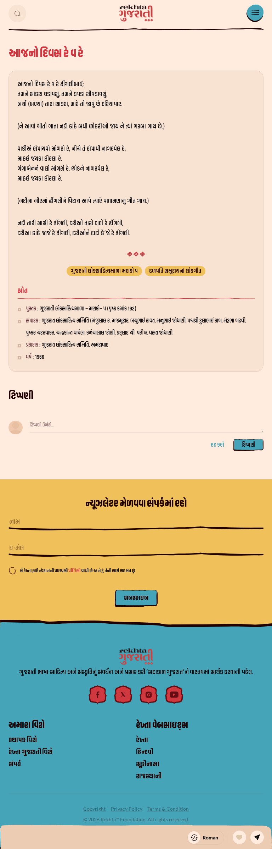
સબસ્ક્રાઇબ (136, 598)
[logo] (136, 13)
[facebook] (97, 695)
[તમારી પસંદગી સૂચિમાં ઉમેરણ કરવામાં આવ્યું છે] (239, 837)
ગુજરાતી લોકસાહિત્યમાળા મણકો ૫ (104, 271)
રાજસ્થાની (149, 776)
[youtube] (174, 695)
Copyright (94, 809)
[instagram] (148, 695)
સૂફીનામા (147, 764)
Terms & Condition (168, 809)
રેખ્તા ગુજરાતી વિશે (30, 752)
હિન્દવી (144, 752)
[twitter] (123, 695)
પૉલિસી (74, 570)
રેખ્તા (142, 740)
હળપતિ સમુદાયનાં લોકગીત (175, 271)
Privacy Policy (126, 809)
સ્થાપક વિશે (22, 740)
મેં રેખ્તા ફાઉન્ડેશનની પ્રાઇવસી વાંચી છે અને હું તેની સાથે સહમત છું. (77, 570)
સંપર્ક (14, 764)
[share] (257, 837)
